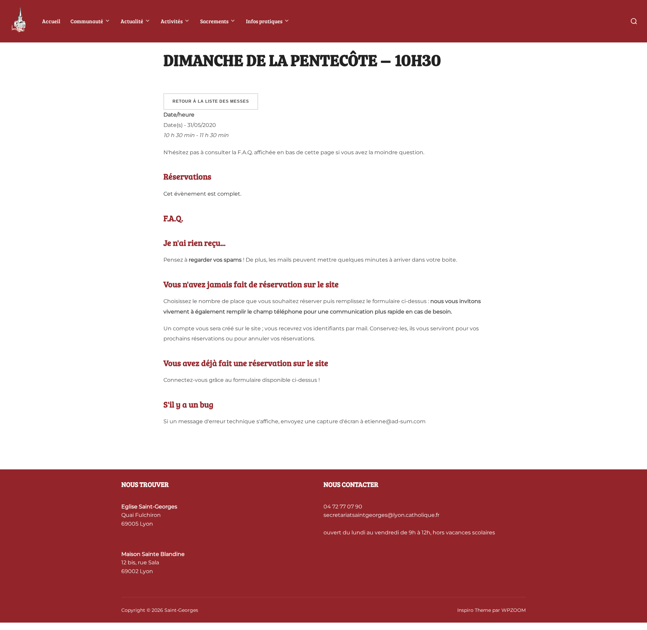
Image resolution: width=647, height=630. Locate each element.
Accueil (51, 21)
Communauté (86, 21)
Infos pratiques (264, 21)
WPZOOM (513, 610)
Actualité (132, 21)
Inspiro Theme (474, 610)
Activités (172, 21)
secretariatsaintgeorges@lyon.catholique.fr (381, 515)
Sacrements (214, 21)
